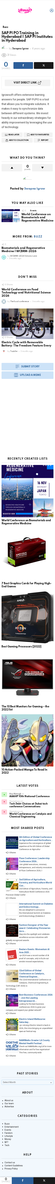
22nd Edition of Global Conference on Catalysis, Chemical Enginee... (32, 973)
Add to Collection (19, 140)
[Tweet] (43, 65)
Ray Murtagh (15, 794)
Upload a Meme (30, 375)
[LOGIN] (51, 10)
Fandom (9, 1133)
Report (44, 140)
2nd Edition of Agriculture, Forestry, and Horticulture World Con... (35, 882)
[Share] (22, 1180)
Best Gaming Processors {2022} (21, 646)
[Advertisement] (27, 419)
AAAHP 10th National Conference (29, 796)
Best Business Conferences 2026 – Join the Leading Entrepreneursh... (35, 998)
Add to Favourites (39, 135)
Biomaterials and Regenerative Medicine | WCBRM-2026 (23, 250)
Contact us (10, 1162)
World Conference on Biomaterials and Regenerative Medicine (37, 217)
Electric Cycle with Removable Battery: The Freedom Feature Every (26, 344)
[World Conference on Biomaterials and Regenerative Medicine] (11, 215)
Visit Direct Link (25, 82)
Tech (7, 1145)
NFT (6, 1142)
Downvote (42, 167)
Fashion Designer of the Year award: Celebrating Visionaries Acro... (34, 928)
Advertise (9, 1106)
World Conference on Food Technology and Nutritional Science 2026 (26, 292)
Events (33, 211)
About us (9, 1100)
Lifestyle (9, 1136)
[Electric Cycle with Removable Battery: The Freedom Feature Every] (27, 323)
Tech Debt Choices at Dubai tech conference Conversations (28, 805)
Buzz (38, 236)
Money (8, 1139)
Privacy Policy (11, 1168)
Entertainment (12, 1127)
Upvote (12, 167)
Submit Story (30, 366)
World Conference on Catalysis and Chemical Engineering (30, 815)
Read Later (13, 135)
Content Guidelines (14, 1165)
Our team (9, 1103)
